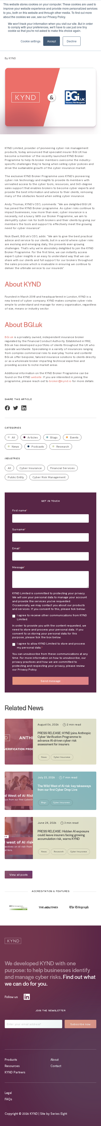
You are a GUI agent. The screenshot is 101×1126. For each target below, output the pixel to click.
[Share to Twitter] (15, 408)
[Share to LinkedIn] (24, 408)
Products (11, 1059)
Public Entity (16, 477)
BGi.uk (9, 337)
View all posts (18, 874)
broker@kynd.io (60, 381)
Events (73, 437)
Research (62, 446)
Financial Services (62, 468)
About (54, 1059)
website (36, 377)
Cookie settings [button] (30, 41)
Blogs (54, 437)
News (15, 446)
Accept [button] (51, 41)
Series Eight (58, 1113)
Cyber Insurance (30, 468)
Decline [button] (72, 41)
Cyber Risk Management (49, 477)
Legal (8, 1093)
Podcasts (37, 446)
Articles (32, 437)
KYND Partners (15, 1072)
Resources (12, 1066)
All (13, 437)
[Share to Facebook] (7, 408)
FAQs (8, 1099)
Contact (55, 1066)
